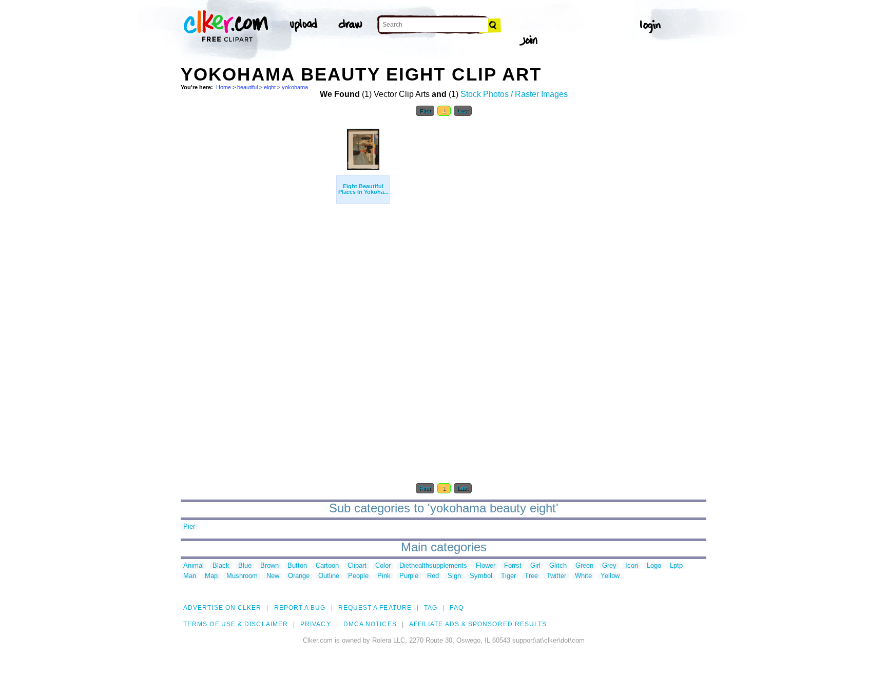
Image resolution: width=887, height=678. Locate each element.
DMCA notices (370, 624)
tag (430, 607)
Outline (328, 576)
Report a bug (300, 607)
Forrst (513, 566)
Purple (408, 576)
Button (297, 566)
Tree (531, 576)
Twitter (556, 576)
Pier (189, 527)
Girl (535, 566)
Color (383, 566)
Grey (609, 566)
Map (211, 576)
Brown (269, 566)
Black (221, 566)
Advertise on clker (222, 607)
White (583, 576)
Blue (245, 566)
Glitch (558, 566)
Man (189, 576)
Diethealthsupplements (433, 566)
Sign (454, 576)
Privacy (315, 624)
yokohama (295, 87)
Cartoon (327, 566)
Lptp (676, 566)
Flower (485, 566)
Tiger (508, 576)
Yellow (610, 576)
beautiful (247, 87)
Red (433, 576)
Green (584, 566)
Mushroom (242, 576)
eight (270, 87)
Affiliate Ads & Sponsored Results (478, 624)
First (425, 111)
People (358, 576)
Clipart (357, 566)
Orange (299, 576)
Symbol (481, 576)
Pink (384, 576)
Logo (654, 566)
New (272, 576)
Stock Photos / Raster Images (514, 94)
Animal (193, 566)
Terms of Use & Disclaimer (235, 624)
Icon (631, 566)
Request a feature (375, 607)
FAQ (456, 607)
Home (223, 87)
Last (462, 111)
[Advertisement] (258, 276)
